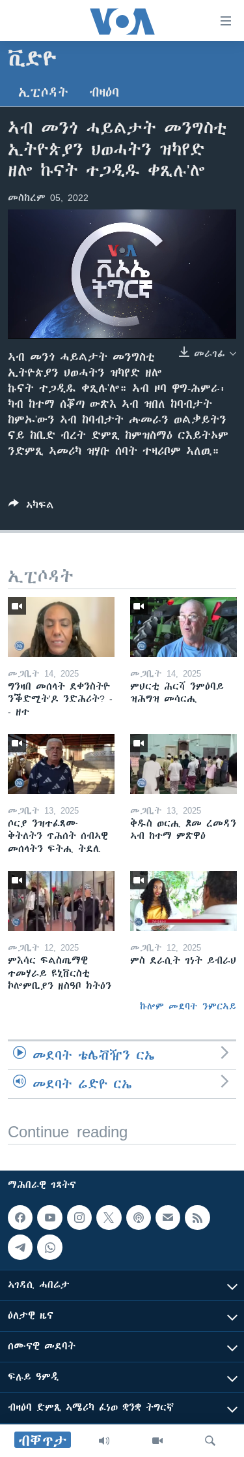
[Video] (157, 1440)
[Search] (210, 1440)
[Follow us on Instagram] (79, 1217)
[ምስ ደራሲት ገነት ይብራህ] (183, 901)
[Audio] (104, 1440)
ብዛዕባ (104, 92)
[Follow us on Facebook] (20, 1217)
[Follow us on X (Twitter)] (108, 1217)
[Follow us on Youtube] (49, 1217)
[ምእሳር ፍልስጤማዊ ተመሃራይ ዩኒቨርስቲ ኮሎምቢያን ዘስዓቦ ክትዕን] (61, 901)
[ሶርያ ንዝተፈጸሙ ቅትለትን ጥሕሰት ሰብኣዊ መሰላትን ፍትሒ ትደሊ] (61, 764)
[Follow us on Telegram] (20, 1247)
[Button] (31, 507)
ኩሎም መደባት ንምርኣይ (188, 1006)
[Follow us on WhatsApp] (49, 1247)
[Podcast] (138, 1217)
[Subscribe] (168, 1217)
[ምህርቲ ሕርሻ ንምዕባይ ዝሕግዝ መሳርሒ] (183, 627)
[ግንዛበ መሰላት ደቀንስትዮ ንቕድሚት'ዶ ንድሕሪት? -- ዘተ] (61, 627)
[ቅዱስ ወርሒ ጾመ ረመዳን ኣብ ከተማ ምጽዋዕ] (183, 764)
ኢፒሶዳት (43, 92)
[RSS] (197, 1217)
